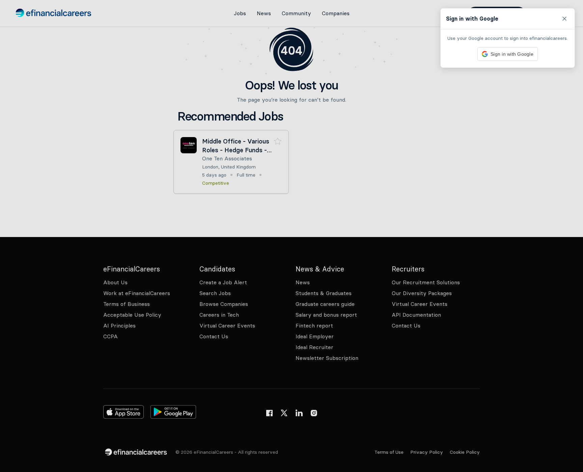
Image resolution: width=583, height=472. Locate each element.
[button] (291, 236)
